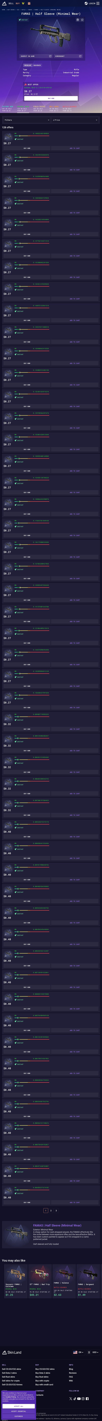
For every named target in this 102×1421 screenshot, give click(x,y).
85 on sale (54, 109)
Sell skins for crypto (11, 1381)
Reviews (72, 1373)
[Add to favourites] (82, 20)
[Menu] (98, 3)
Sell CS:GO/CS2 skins (11, 1369)
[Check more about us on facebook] (87, 1400)
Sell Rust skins (8, 1377)
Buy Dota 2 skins (42, 1373)
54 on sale (70, 109)
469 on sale (39, 109)
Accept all (18, 1406)
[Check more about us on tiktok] (75, 1400)
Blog (71, 1369)
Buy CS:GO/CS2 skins (44, 1369)
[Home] (4, 3)
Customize (19, 1416)
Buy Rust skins (41, 1377)
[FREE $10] (29, 3)
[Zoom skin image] (5, 139)
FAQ (71, 1377)
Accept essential (18, 1411)
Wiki (71, 1381)
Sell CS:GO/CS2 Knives (12, 1384)
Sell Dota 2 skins (9, 1373)
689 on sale (7, 109)
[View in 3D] (78, 20)
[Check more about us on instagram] (83, 1400)
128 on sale (23, 109)
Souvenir (37, 65)
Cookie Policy (10, 1397)
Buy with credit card (44, 1384)
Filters (8, 120)
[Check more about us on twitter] (71, 1400)
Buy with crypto (42, 1381)
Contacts (39, 1395)
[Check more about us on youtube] (79, 1400)
